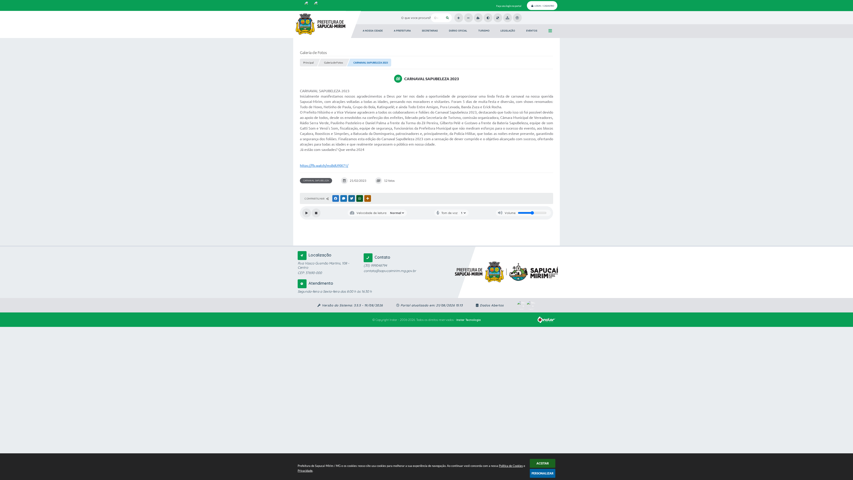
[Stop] (316, 212)
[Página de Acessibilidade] (517, 17)
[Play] (306, 212)
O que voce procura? (416, 18)
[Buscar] (447, 17)
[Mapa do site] (507, 17)
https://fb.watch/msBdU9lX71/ (324, 166)
